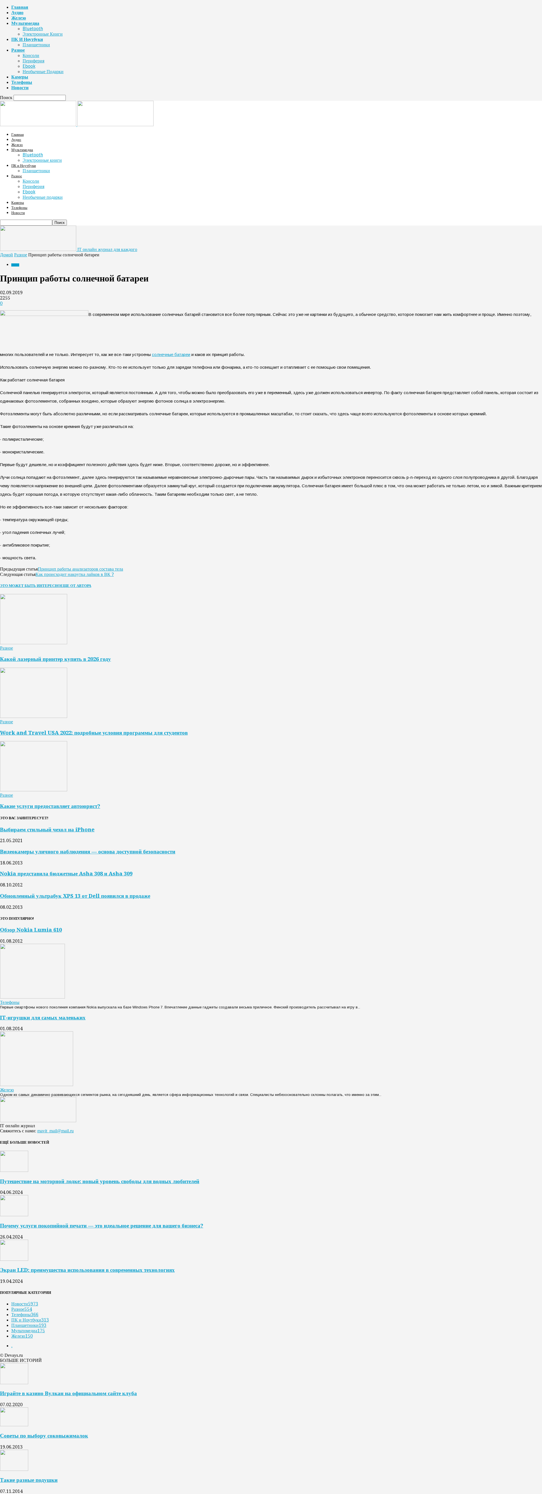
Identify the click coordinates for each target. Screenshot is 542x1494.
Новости (20, 87)
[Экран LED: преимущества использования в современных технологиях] (14, 1259)
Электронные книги (43, 34)
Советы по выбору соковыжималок (44, 1436)
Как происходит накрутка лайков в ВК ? (75, 574)
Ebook (29, 66)
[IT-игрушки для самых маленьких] (36, 1084)
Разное (18, 50)
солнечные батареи (171, 354)
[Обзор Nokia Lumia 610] (32, 997)
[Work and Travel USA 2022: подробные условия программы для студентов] (33, 716)
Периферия (33, 61)
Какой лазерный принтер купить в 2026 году (55, 659)
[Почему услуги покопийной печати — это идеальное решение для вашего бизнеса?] (14, 1214)
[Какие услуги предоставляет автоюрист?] (33, 789)
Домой (6, 254)
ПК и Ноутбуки (27, 39)
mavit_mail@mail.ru (55, 1130)
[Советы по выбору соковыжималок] (14, 1424)
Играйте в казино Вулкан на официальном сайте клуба (68, 1393)
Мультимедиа (25, 23)
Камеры (19, 77)
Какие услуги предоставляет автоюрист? (50, 806)
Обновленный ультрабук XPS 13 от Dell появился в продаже (75, 896)
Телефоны (21, 82)
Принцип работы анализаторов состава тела (80, 569)
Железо (18, 18)
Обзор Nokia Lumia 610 (31, 930)
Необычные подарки (43, 71)
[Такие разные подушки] (14, 1469)
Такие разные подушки (29, 1480)
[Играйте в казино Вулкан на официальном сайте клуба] (14, 1382)
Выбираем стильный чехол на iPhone (47, 830)
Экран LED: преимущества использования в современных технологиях (87, 1270)
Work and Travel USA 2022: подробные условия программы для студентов (94, 733)
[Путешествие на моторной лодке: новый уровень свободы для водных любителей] (14, 1170)
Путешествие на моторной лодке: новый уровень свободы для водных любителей (99, 1181)
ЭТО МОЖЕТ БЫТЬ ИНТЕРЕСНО (30, 586)
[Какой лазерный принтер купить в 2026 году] (33, 642)
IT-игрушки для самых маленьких (43, 1018)
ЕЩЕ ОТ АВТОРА (75, 586)
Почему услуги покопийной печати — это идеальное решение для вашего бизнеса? (101, 1226)
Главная (19, 7)
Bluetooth (33, 28)
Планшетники (36, 44)
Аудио (17, 12)
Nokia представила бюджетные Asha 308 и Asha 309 (66, 874)
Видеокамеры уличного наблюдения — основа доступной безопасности (87, 852)
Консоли (31, 55)
